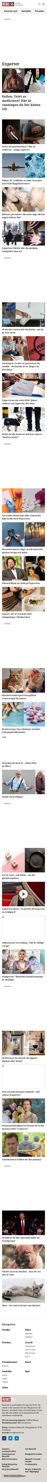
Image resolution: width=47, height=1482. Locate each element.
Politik (4, 1379)
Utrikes (5, 1382)
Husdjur (6, 1330)
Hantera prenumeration (9, 1450)
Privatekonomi (9, 1362)
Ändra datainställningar (13, 1476)
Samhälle (26, 11)
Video (5, 1387)
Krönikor (6, 1342)
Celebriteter (30, 1346)
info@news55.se (17, 1433)
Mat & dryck (30, 1353)
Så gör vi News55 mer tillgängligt (33, 1470)
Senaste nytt (10, 11)
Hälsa (28, 1330)
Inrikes (4, 1375)
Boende (5, 1366)
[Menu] (43, 4)
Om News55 (30, 1449)
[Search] (39, 4)
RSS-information (9, 1459)
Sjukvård (28, 1334)
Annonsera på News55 (8, 1455)
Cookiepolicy (31, 1464)
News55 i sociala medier (32, 1460)
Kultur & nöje (30, 1350)
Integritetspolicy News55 (9, 1465)
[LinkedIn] (17, 1438)
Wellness (29, 1337)
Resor (28, 1362)
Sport (27, 1356)
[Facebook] (4, 1438)
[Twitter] (10, 1438)
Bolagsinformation (33, 1454)
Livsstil (29, 1342)
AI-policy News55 (10, 1469)
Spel (27, 1371)
